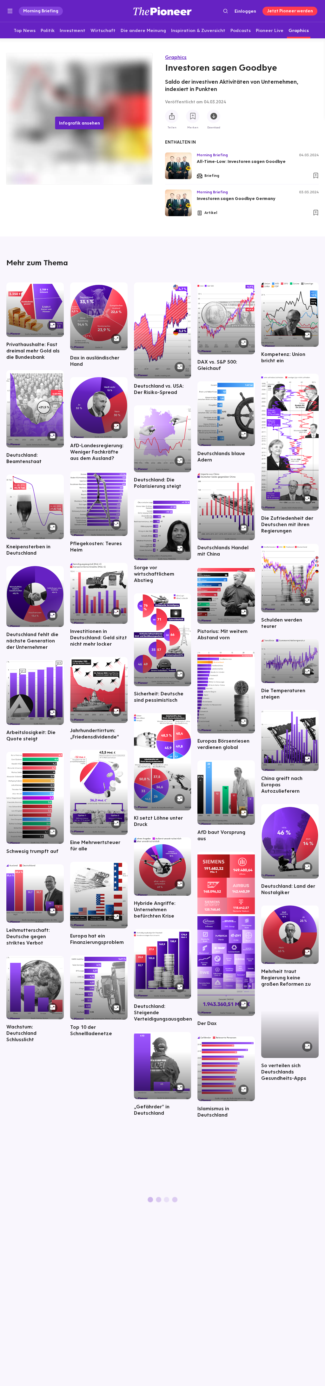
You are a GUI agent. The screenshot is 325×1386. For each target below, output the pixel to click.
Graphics (176, 57)
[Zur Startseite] (162, 11)
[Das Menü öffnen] (10, 11)
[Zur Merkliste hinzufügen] (192, 116)
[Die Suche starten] (225, 11)
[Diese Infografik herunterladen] (213, 116)
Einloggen (245, 11)
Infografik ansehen (79, 123)
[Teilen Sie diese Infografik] (171, 116)
